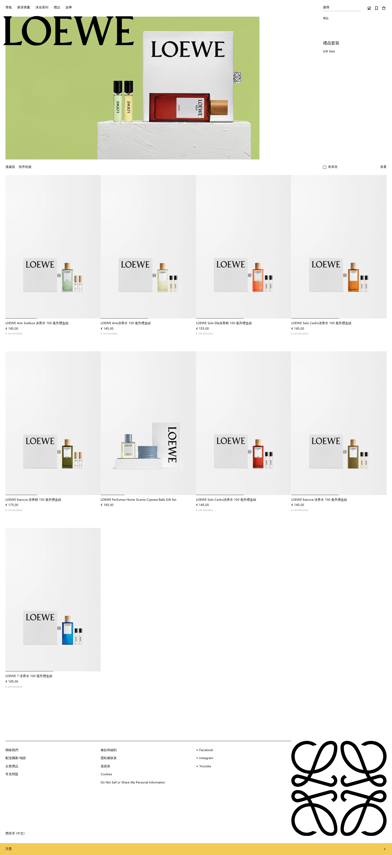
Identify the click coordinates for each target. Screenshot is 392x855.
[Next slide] (94, 247)
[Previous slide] (12, 247)
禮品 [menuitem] (57, 7)
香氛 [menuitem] (8, 7)
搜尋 (326, 7)
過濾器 (10, 167)
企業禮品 (11, 766)
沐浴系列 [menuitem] (42, 7)
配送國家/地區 (15, 758)
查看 (383, 167)
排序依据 (25, 167)
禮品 (325, 18)
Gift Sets (329, 51)
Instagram (206, 758)
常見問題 (11, 774)
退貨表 (105, 766)
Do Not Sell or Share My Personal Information (133, 782)
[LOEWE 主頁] (68, 31)
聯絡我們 (11, 750)
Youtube (205, 766)
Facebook (206, 750)
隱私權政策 (109, 758)
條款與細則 (109, 750)
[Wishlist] (376, 8)
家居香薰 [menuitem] (23, 7)
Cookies (106, 774)
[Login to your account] (369, 8)
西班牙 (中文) (15, 833)
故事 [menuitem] (69, 7)
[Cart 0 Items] (384, 8)
